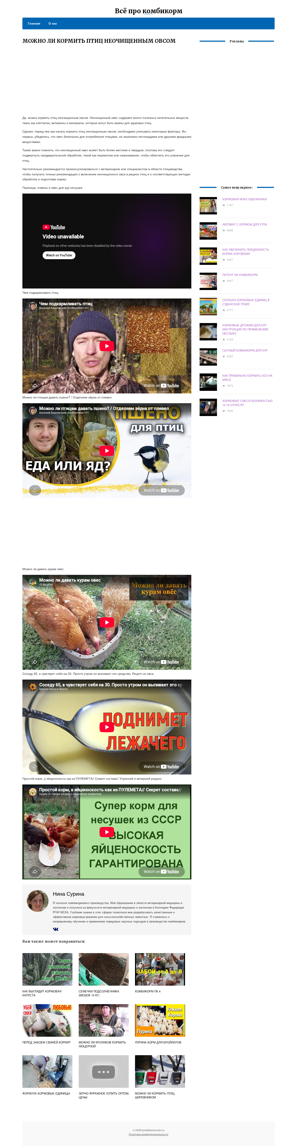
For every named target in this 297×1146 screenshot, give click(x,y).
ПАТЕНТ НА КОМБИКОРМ (240, 275)
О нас (52, 23)
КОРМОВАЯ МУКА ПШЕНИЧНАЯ (244, 199)
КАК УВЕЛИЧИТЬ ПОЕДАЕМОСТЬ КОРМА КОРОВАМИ (245, 251)
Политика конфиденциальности (148, 1134)
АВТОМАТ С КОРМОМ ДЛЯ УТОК (244, 224)
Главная (34, 23)
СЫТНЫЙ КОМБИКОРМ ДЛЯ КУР (245, 350)
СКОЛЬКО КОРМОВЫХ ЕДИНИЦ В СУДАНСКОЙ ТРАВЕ (246, 302)
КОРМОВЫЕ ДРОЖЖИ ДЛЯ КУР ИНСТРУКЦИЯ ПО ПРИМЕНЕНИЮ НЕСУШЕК (245, 329)
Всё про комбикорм (148, 11)
